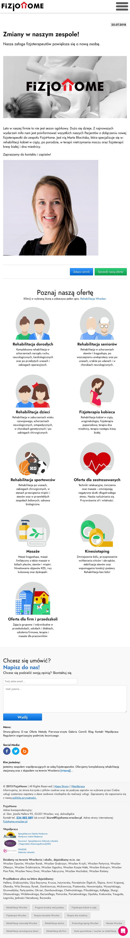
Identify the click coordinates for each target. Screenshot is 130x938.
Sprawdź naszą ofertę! (111, 272)
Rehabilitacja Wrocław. (93, 299)
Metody (42, 732)
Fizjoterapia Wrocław (16, 915)
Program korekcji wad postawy (49, 907)
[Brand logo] (22, 6)
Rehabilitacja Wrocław (16, 907)
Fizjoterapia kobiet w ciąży (84, 907)
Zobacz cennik (81, 272)
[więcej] (65, 770)
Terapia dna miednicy (77, 915)
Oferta (33, 732)
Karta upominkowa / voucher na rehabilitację (95, 931)
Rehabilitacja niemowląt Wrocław (21, 923)
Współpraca (111, 732)
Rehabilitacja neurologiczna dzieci (22, 931)
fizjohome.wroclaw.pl (15, 821)
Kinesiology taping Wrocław (85, 923)
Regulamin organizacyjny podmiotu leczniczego (31, 735)
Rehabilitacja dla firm (56, 931)
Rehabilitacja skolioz (54, 923)
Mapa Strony (61, 786)
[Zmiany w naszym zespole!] (65, 87)
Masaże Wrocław (114, 923)
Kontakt (99, 732)
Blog (91, 732)
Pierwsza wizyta (58, 732)
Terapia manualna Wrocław (46, 915)
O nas (24, 732)
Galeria (72, 732)
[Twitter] (15, 751)
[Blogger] (24, 751)
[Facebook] (6, 751)
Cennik (82, 732)
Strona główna (11, 732)
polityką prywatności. (24, 798)
